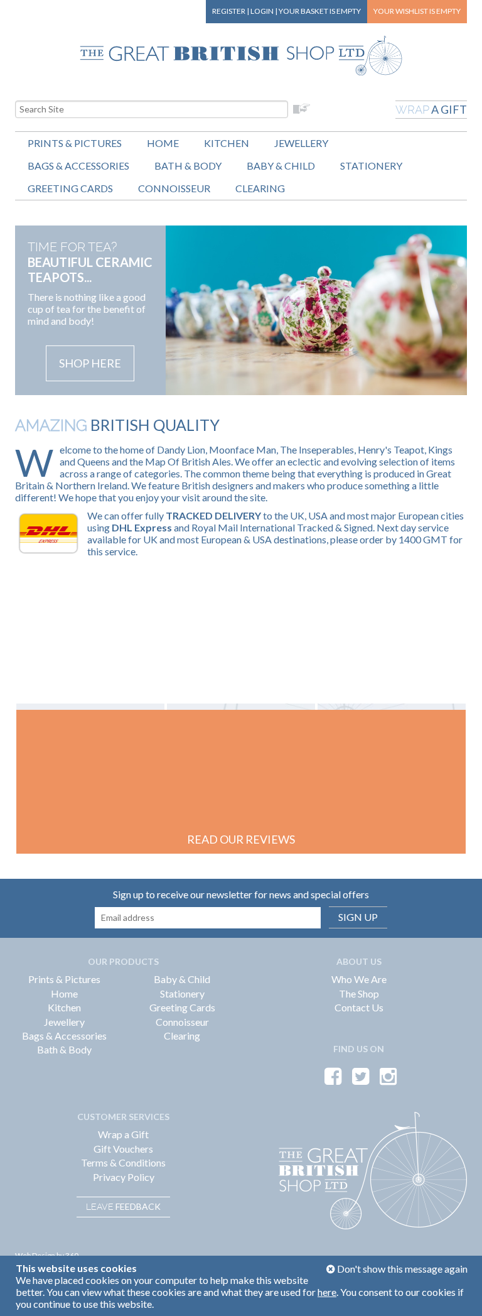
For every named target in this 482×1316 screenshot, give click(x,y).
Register (228, 11)
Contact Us (359, 1007)
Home (163, 143)
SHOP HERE (90, 363)
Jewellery (301, 143)
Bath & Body (188, 165)
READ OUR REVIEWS (241, 839)
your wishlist (417, 11)
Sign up (358, 917)
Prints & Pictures (75, 143)
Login (262, 11)
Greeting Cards (70, 188)
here (327, 1292)
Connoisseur (174, 188)
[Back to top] (457, 1291)
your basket (320, 11)
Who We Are (359, 979)
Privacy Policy (123, 1177)
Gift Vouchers (123, 1149)
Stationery (371, 165)
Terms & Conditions (123, 1162)
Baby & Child (281, 165)
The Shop (359, 993)
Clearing (260, 188)
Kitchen (226, 143)
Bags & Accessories (78, 165)
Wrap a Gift (123, 1134)
